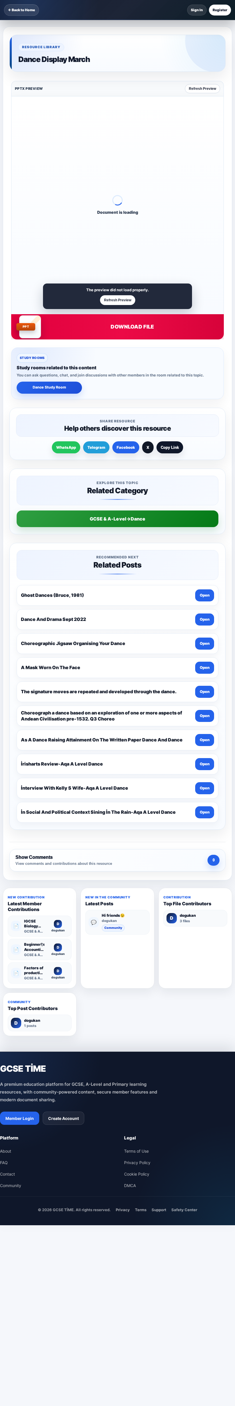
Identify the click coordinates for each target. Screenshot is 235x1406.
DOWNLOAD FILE (132, 327)
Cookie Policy (136, 1174)
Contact (7, 1174)
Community (113, 928)
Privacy (123, 1209)
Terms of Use (136, 1151)
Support (159, 1209)
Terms (140, 1209)
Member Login (19, 1118)
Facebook (126, 447)
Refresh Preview (202, 89)
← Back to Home (21, 10)
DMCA (130, 1185)
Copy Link (170, 447)
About (5, 1151)
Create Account (63, 1118)
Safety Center (184, 1209)
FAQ (4, 1162)
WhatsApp (66, 447)
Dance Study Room (49, 387)
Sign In (197, 10)
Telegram (96, 447)
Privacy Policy (137, 1162)
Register (220, 10)
